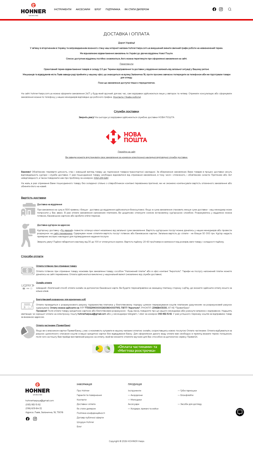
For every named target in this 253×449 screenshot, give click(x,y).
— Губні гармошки (187, 390)
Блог (98, 9)
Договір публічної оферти (90, 417)
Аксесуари (83, 9)
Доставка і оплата (86, 404)
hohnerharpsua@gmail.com (39, 400)
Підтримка (113, 9)
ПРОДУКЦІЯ (135, 384)
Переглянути (126, 64)
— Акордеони (135, 395)
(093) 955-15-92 (33, 404)
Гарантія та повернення (89, 395)
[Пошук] (230, 9)
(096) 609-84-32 (33, 408)
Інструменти (62, 9)
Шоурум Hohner (85, 422)
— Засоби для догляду (190, 404)
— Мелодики (135, 399)
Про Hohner (83, 390)
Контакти (82, 399)
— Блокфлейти (185, 395)
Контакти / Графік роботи (127, 97)
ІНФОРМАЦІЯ (84, 384)
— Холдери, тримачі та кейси (143, 408)
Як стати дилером (137, 9)
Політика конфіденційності (91, 413)
